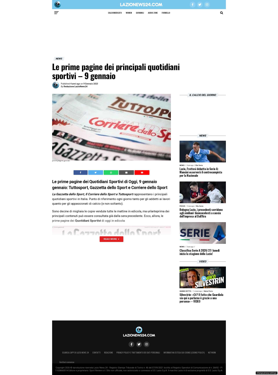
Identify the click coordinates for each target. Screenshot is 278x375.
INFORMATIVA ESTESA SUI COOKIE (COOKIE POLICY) (184, 352)
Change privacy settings (266, 373)
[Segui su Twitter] (139, 344)
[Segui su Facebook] (131, 344)
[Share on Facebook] (81, 172)
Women (129, 12)
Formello (166, 12)
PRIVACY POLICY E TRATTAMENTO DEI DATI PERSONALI (138, 352)
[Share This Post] (111, 172)
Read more (110, 239)
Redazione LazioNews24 (75, 86)
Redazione (108, 352)
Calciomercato (115, 12)
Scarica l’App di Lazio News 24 (75, 352)
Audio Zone (153, 12)
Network (212, 352)
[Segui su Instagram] (146, 344)
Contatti (96, 352)
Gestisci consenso (66, 362)
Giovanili (140, 12)
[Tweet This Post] (96, 172)
